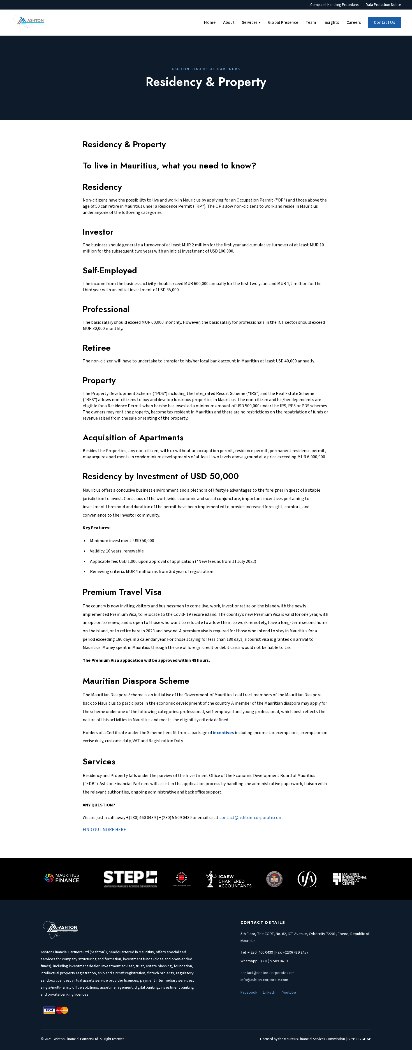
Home (210, 23)
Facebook (248, 992)
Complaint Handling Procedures (334, 4)
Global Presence (283, 23)
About (229, 23)
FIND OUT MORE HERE (104, 830)
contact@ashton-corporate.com (251, 818)
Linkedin (270, 992)
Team (310, 23)
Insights (331, 23)
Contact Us (384, 23)
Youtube (289, 992)
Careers (353, 23)
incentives (223, 733)
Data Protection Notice (383, 4)
